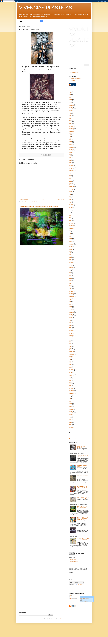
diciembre (71, 104)
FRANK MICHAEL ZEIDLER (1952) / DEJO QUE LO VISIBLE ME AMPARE (83, 540)
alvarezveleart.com (74, 72)
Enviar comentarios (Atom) (31, 201)
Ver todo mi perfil (72, 80)
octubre (70, 107)
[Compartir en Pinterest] (50, 155)
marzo (70, 99)
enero (70, 102)
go (70, 434)
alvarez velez (73, 70)
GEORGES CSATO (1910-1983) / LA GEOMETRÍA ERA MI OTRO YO (82, 518)
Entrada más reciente (24, 199)
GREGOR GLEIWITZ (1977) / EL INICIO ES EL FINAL (83, 498)
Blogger (61, 618)
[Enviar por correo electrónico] (44, 155)
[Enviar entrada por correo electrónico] (42, 154)
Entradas (73, 595)
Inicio (43, 199)
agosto (70, 91)
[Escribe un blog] (46, 155)
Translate (80, 584)
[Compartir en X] (47, 155)
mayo (70, 96)
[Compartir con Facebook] (49, 155)
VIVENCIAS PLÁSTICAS (45, 7)
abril (70, 97)
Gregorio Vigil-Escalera (76, 78)
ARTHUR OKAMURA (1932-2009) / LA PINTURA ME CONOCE (83, 477)
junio (70, 94)
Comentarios (74, 598)
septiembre (71, 108)
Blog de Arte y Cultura (88, 601)
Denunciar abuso (73, 438)
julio (70, 92)
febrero (70, 100)
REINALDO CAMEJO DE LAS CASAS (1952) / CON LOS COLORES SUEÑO (38, 206)
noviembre (71, 105)
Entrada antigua (60, 199)
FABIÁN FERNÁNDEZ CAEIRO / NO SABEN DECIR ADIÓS (81, 446)
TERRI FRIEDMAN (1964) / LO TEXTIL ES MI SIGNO (82, 487)
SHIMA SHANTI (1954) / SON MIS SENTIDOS (82, 528)
